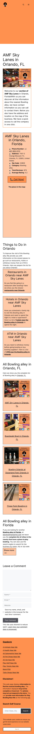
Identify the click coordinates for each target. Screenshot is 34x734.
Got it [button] (17, 729)
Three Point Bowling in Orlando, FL (17, 507)
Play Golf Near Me (10, 663)
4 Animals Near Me (10, 647)
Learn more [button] (7, 724)
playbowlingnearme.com (12, 535)
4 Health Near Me (9, 650)
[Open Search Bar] (23, 4)
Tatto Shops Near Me (11, 672)
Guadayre (7, 642)
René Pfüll (6, 669)
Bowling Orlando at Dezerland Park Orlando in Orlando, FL (17, 472)
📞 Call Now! (17, 179)
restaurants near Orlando (14, 290)
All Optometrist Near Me (12, 653)
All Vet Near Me (9, 660)
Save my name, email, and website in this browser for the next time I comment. (16, 612)
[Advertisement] (17, 27)
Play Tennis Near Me (11, 666)
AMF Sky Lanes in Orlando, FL (17, 404)
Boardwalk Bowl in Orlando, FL (17, 437)
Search (25, 711)
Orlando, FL (21, 375)
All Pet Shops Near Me (11, 657)
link (29, 698)
